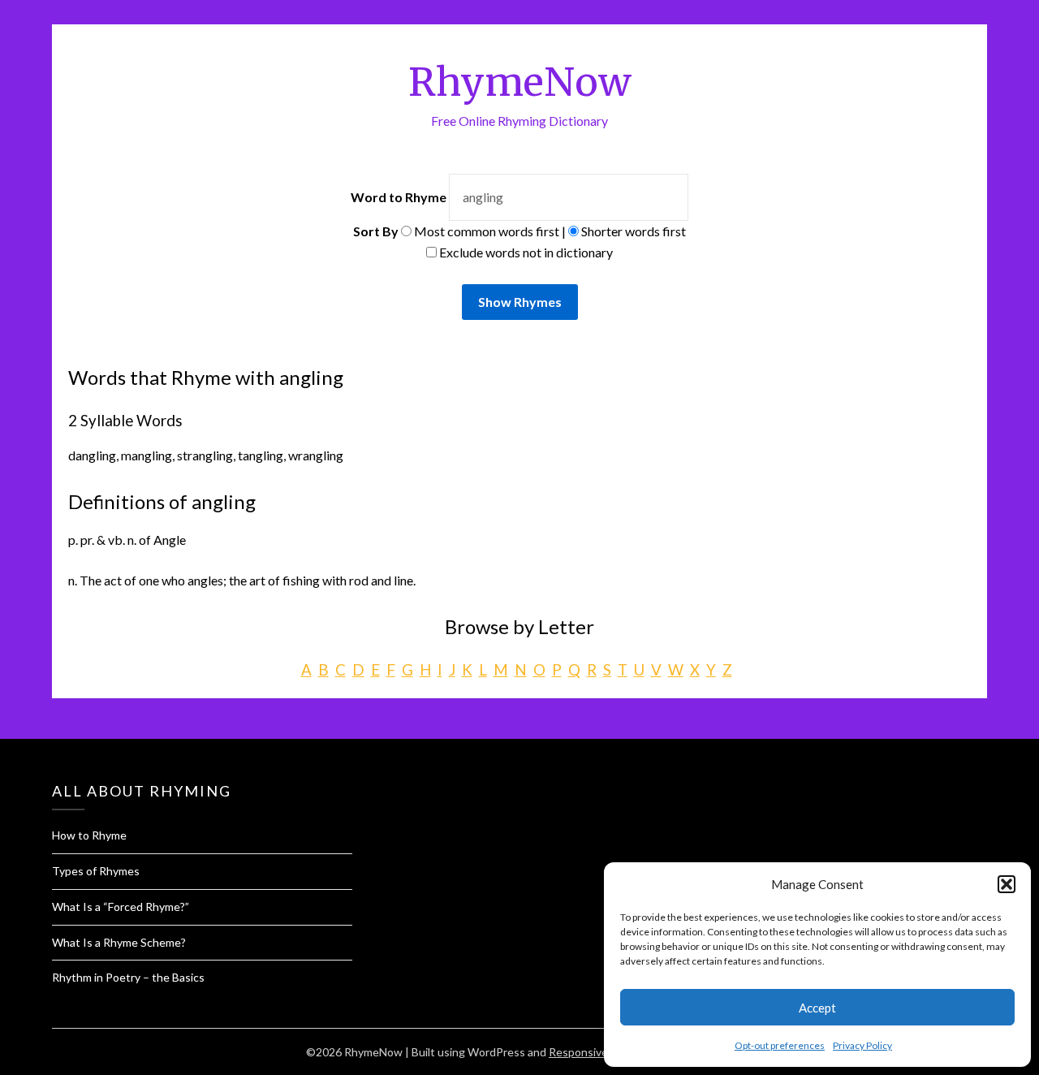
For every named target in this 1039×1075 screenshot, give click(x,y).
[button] (1006, 884)
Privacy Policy (862, 1045)
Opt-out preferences (780, 1045)
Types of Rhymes (96, 871)
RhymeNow (520, 82)
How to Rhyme (89, 835)
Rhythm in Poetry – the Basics (128, 977)
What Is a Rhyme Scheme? (119, 942)
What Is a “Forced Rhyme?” (120, 906)
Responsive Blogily (596, 1052)
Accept (817, 1007)
